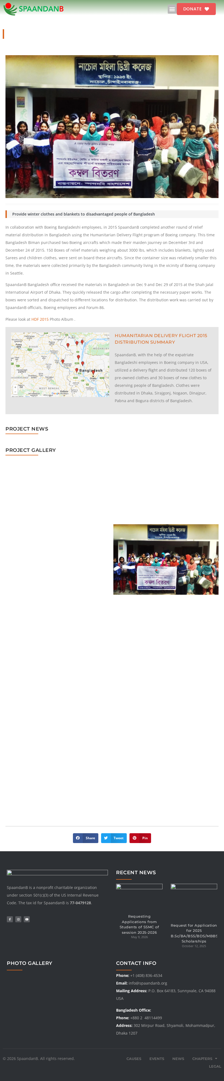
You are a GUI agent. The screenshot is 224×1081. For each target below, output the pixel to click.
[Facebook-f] (10, 919)
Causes (133, 1058)
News (178, 1058)
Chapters (202, 1058)
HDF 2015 (40, 319)
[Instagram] (18, 919)
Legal (215, 1066)
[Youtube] (27, 919)
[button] (172, 9)
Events (156, 1058)
